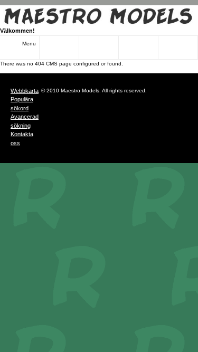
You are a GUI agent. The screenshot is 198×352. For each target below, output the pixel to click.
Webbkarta (25, 91)
